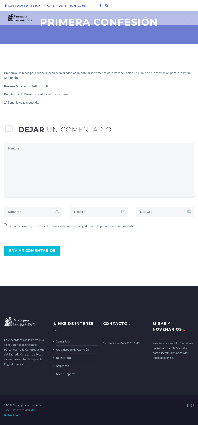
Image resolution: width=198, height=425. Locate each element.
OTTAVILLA (11, 415)
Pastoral (90, 23)
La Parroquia (64, 23)
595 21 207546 (130, 343)
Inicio (41, 23)
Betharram (63, 358)
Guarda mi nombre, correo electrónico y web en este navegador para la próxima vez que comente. (70, 226)
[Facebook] (100, 5)
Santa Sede (63, 341)
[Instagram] (106, 5)
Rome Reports (65, 374)
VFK (33, 410)
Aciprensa (62, 366)
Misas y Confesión (171, 23)
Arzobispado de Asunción (72, 349)
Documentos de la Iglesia (127, 23)
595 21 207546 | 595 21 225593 (68, 6)
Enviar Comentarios (32, 250)
